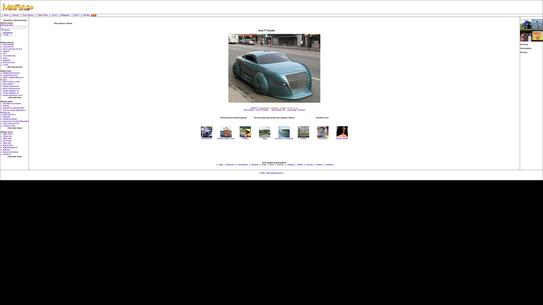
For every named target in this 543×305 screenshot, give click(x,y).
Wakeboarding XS (10, 148)
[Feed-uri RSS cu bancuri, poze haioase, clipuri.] (93, 15)
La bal (5, 65)
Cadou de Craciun (10, 75)
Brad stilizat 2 (8, 84)
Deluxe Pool (8, 145)
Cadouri (6, 51)
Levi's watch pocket (11, 124)
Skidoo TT (7, 154)
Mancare (230, 165)
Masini (69, 23)
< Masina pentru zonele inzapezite (233, 118)
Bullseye (6, 150)
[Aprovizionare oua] (537, 36)
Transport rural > (322, 118)
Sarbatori (329, 165)
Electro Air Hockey (10, 152)
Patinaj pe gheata (10, 119)
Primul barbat (8, 44)
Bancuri (16, 15)
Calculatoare (242, 165)
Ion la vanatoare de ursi (12, 49)
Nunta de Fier (8, 47)
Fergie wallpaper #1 (11, 93)
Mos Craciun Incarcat (11, 89)
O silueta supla (9, 126)
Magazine (7, 60)
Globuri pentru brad (11, 86)
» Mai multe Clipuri (14, 128)
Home (6, 15)
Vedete (319, 165)
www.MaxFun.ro (277, 173)
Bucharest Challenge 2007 (13, 108)
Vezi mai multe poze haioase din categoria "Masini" (274, 118)
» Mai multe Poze (14, 98)
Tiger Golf (7, 143)
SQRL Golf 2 (8, 134)
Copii (264, 165)
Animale (290, 165)
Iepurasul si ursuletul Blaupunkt (15, 121)
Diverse (280, 165)
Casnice (309, 165)
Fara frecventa (9, 63)
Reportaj (6, 117)
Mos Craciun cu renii (11, 82)
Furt (4, 54)
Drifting (6, 106)
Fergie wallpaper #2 (11, 91)
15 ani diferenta (9, 56)
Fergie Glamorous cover (12, 95)
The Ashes (7, 141)
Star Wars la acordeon (12, 103)
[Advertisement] (289, 7)
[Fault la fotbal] (525, 24)
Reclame (254, 165)
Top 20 (76, 15)
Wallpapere (65, 15)
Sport (221, 165)
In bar (5, 58)
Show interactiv (9, 115)
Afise (272, 165)
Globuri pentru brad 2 (11, 73)
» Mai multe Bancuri (14, 67)
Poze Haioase (59, 23)
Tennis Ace (7, 136)
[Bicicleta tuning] (537, 24)
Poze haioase (28, 15)
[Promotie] (525, 36)
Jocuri (54, 15)
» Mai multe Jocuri (14, 157)
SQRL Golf (7, 139)
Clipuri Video (43, 15)
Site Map (86, 15)
